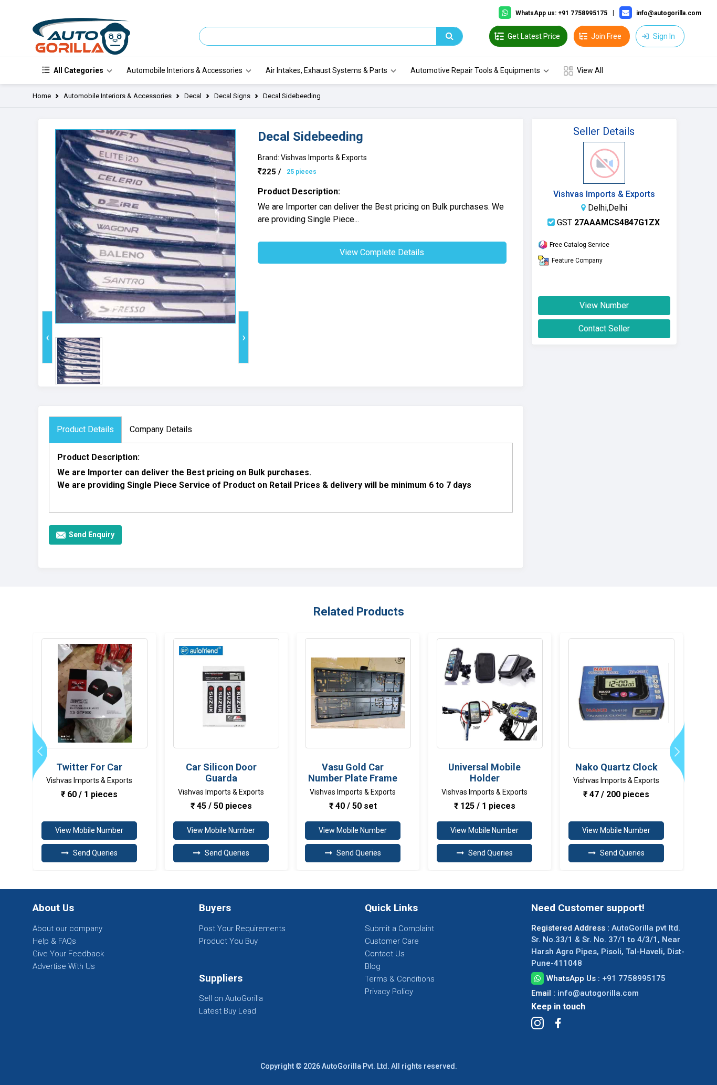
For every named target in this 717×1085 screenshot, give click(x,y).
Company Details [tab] (161, 429)
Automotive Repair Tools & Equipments (475, 70)
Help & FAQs (54, 941)
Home (42, 96)
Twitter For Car (89, 767)
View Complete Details (382, 252)
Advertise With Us (64, 966)
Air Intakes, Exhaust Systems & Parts (326, 70)
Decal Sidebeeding (292, 96)
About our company (67, 928)
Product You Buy (228, 941)
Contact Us (385, 953)
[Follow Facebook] (558, 1023)
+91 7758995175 (634, 978)
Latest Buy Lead (227, 1011)
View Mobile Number (89, 830)
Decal (193, 96)
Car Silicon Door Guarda (221, 772)
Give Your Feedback (68, 953)
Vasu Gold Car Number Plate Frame (352, 772)
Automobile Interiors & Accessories (184, 70)
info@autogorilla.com (598, 993)
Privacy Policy (389, 991)
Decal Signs (232, 96)
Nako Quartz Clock (616, 767)
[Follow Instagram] (537, 1023)
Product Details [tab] (85, 429)
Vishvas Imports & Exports (604, 194)
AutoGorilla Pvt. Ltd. (355, 1066)
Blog (373, 966)
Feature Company (577, 260)
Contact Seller (604, 328)
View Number (604, 305)
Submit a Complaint (399, 928)
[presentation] (47, 337)
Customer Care (392, 941)
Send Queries (95, 853)
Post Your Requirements (242, 928)
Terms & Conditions (400, 979)
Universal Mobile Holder (484, 772)
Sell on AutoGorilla (231, 998)
